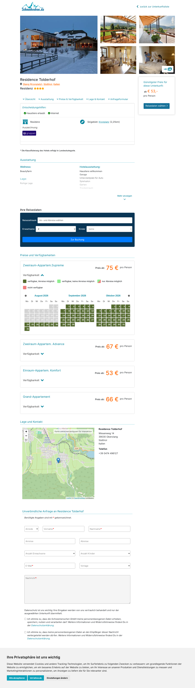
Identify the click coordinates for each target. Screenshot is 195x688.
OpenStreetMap (79, 498)
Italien (56, 84)
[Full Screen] (26, 440)
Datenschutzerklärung (42, 625)
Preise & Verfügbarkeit (70, 99)
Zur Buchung (77, 239)
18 (83, 315)
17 (78, 315)
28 (47, 324)
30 (57, 324)
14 (64, 315)
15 (68, 315)
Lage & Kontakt (96, 99)
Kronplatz (104, 121)
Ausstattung (47, 99)
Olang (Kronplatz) (32, 84)
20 (92, 315)
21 (64, 320)
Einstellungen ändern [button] (57, 678)
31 (28, 329)
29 (52, 324)
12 (88, 311)
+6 (165, 69)
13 (92, 311)
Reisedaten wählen (155, 105)
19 (88, 315)
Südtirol (48, 84)
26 (37, 324)
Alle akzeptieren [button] (17, 678)
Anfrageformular (119, 99)
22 (68, 320)
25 (32, 324)
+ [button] (26, 431)
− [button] (26, 436)
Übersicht (29, 99)
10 (78, 311)
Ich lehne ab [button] (36, 678)
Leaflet (68, 498)
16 (73, 315)
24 (28, 324)
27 (42, 324)
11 (83, 311)
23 (73, 320)
